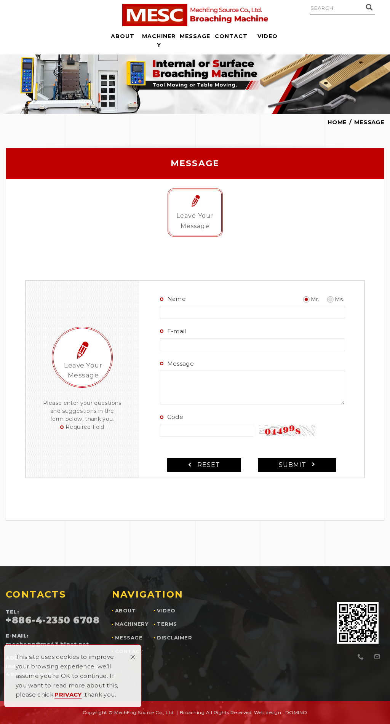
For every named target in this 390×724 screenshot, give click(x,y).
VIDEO (267, 36)
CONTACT (231, 36)
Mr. (315, 299)
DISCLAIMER (174, 638)
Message (180, 363)
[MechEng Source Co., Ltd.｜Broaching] (195, 15)
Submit (292, 464)
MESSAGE (195, 36)
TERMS (167, 624)
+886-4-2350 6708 (52, 620)
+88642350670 (361, 657)
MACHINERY (159, 40)
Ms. (339, 299)
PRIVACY (68, 694)
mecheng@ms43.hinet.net (377, 657)
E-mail (176, 331)
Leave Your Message (195, 220)
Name (176, 298)
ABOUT (122, 36)
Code (175, 416)
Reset (208, 464)
